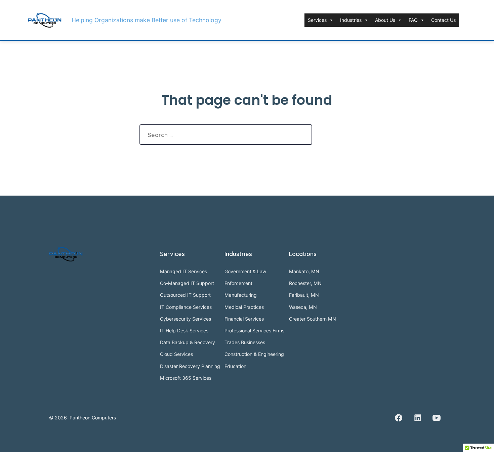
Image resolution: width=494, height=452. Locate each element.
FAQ (413, 20)
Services (317, 20)
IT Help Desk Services (184, 330)
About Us (385, 20)
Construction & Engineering (254, 354)
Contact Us (443, 20)
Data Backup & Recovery (187, 342)
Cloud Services (176, 354)
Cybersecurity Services (185, 319)
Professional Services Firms (254, 330)
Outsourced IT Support (185, 295)
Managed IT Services (183, 271)
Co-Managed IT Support (187, 283)
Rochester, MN (305, 283)
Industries (351, 20)
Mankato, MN (304, 271)
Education (235, 366)
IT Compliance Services (186, 307)
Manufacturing (240, 295)
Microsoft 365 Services (185, 378)
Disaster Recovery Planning (190, 366)
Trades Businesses (244, 342)
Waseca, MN (303, 307)
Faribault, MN (304, 295)
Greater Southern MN (312, 319)
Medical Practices (244, 307)
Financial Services (244, 319)
